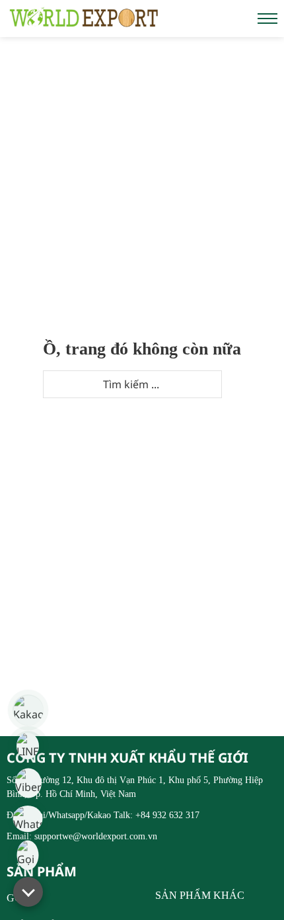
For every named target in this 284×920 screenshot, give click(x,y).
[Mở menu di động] (267, 18)
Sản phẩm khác (199, 895)
